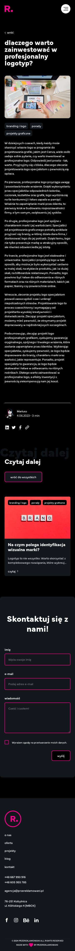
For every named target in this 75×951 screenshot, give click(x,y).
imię (8, 649)
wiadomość (12, 698)
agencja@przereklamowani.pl (24, 890)
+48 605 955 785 (15, 882)
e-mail (9, 674)
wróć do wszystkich (23, 477)
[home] (9, 9)
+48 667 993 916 (15, 877)
